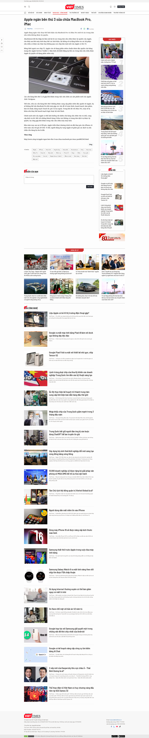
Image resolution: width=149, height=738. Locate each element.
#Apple (34, 149)
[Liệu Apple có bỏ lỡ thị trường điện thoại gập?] (119, 176)
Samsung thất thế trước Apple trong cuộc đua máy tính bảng (71, 551)
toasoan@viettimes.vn (116, 720)
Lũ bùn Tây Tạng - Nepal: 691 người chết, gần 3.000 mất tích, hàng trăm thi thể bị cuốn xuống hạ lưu (35, 273)
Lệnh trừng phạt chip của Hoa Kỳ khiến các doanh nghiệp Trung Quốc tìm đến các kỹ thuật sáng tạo (107, 210)
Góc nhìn (39, 12)
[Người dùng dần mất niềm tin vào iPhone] (35, 516)
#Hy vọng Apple (37, 156)
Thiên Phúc (30, 28)
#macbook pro (74, 149)
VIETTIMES (74, 6)
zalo (114, 726)
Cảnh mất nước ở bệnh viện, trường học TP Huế (108, 61)
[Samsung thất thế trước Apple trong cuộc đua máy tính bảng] (35, 556)
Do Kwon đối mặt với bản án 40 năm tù (65, 609)
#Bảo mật (35, 159)
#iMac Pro (35, 153)
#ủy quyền (85, 153)
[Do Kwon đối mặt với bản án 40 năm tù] (35, 615)
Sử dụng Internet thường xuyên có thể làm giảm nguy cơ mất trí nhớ (70, 590)
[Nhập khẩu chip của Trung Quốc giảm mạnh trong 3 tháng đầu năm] (35, 418)
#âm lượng (76, 156)
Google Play (122, 736)
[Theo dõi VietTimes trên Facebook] (111, 726)
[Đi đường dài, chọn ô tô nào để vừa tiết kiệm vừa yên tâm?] (87, 286)
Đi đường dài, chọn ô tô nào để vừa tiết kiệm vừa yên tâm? (86, 297)
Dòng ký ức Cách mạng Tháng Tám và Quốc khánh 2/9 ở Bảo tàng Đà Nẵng (61, 298)
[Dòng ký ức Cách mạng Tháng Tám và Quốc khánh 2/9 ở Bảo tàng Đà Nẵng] (61, 286)
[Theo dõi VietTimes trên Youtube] (117, 726)
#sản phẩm (65, 149)
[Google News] (90, 29)
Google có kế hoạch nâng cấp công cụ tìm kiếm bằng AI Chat (69, 650)
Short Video (85, 12)
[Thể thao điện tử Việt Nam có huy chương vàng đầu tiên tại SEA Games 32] (35, 694)
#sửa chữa (88, 149)
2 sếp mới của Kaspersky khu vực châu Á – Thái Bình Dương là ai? (69, 669)
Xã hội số (31, 12)
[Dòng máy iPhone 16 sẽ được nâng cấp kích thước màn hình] (35, 536)
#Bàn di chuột (68, 156)
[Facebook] (81, 29)
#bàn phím (50, 153)
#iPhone (41, 149)
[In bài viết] (84, 29)
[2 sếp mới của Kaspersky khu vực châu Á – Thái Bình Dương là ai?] (35, 674)
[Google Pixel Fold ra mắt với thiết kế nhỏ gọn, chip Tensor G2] (119, 197)
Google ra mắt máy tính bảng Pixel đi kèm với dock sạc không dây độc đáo (107, 186)
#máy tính (43, 153)
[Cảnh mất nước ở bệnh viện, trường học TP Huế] (112, 51)
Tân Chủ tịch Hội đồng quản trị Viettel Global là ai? (71, 490)
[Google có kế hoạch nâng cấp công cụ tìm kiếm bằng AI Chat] (35, 654)
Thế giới (93, 12)
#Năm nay (58, 153)
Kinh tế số (47, 12)
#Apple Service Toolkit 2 (56, 156)
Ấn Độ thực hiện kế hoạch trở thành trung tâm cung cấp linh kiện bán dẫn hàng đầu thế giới (107, 224)
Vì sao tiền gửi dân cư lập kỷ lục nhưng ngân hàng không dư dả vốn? (61, 272)
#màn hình (48, 149)
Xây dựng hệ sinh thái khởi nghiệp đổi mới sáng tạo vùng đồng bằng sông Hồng (71, 452)
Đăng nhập (121, 6)
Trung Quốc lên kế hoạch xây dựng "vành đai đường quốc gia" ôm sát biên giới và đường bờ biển (109, 134)
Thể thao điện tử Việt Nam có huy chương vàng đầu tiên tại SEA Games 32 (71, 689)
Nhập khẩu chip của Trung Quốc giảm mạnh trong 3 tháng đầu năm (71, 413)
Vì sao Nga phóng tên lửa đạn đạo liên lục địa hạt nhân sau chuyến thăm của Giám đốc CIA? (109, 159)
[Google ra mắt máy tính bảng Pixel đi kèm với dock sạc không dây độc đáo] (119, 186)
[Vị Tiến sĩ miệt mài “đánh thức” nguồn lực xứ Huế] (87, 262)
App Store (114, 736)
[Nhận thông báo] (111, 7)
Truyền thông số (119, 12)
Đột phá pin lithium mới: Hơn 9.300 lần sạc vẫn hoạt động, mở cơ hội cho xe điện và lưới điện (109, 109)
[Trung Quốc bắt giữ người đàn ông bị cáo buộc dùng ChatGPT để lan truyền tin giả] (35, 437)
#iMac (79, 153)
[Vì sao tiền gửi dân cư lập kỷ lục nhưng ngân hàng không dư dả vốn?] (61, 262)
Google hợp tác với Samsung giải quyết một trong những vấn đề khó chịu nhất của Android (70, 630)
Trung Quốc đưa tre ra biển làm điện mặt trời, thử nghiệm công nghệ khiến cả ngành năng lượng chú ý (35, 298)
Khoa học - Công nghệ (60, 12)
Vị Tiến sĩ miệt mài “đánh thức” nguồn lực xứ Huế (87, 272)
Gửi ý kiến (90, 186)
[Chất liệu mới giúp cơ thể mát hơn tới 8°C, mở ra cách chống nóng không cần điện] (112, 72)
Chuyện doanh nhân (104, 12)
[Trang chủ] (25, 12)
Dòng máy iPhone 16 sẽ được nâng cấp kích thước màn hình (70, 531)
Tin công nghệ (31, 308)
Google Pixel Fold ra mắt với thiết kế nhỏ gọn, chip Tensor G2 (106, 197)
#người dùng (57, 149)
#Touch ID (66, 153)
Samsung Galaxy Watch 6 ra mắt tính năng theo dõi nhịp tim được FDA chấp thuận (71, 571)
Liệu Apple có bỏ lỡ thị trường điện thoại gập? (107, 176)
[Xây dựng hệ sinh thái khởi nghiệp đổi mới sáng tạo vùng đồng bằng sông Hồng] (35, 457)
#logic (73, 153)
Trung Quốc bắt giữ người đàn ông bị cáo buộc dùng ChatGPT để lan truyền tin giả (69, 433)
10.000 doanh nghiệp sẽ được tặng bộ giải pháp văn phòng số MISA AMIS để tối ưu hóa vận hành (71, 472)
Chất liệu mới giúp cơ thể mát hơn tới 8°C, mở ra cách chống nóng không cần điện (108, 84)
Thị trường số (74, 12)
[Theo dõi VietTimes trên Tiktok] (120, 726)
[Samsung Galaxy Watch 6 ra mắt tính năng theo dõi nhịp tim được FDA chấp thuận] (35, 575)
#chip (82, 149)
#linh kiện (84, 156)
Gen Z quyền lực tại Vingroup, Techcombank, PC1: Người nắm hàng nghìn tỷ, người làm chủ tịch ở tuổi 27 (113, 273)
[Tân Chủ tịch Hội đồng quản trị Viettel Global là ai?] (35, 497)
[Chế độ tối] (115, 7)
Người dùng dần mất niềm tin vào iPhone (67, 510)
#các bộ (45, 156)
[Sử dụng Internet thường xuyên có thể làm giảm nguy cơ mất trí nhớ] (35, 595)
